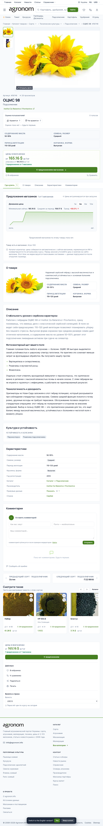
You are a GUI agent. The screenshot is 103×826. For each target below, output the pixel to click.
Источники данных (11, 800)
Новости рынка (59, 761)
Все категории (59, 745)
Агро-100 (32, 245)
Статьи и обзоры (60, 757)
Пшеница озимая (10, 757)
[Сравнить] (31, 600)
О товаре (27, 185)
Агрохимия (58, 733)
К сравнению (15, 675)
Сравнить (93, 175)
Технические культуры (49, 24)
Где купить (11, 185)
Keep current (68, 820)
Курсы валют (58, 781)
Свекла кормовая (10, 769)
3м (80, 204)
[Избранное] (84, 9)
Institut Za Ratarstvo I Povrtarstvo (61, 486)
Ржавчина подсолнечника (34, 437)
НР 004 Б (42, 618)
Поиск (55, 785)
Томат (16, 17)
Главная (7, 2)
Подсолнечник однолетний (14, 765)
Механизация (59, 737)
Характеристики (54, 185)
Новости (27, 2)
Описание (39, 185)
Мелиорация (58, 741)
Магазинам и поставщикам (15, 804)
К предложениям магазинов (50, 170)
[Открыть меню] (4, 9)
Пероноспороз (13, 437)
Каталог (17, 2)
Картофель (72, 17)
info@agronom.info (14, 742)
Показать (52, 491)
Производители (59, 773)
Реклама (7, 808)
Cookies (88, 823)
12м (91, 204)
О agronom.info (9, 796)
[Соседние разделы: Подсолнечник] (79, 23)
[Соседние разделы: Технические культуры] (61, 23)
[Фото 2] (8, 43)
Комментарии (71, 185)
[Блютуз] (84, 604)
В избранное (13, 175)
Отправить (88, 542)
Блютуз (74, 618)
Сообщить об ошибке (18, 566)
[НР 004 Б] (51, 604)
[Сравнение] (90, 9)
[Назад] (80, 589)
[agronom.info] (21, 9)
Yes (57, 820)
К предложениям (51, 657)
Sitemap (96, 823)
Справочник (48, 2)
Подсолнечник (58, 17)
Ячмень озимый (10, 773)
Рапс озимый (8, 777)
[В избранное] (31, 595)
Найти (72, 10)
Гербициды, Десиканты (38, 17)
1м (75, 204)
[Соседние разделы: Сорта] (35, 23)
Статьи (37, 2)
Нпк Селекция (43, 622)
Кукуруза (26, 17)
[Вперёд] (86, 589)
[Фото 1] (8, 32)
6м (85, 204)
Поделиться (15, 681)
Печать (13, 686)
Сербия (50, 496)
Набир (8, 618)
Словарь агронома (61, 769)
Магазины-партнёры (62, 777)
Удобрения (84, 17)
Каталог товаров (19, 24)
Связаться (7, 812)
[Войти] (97, 9)
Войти (55, 542)
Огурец (95, 17)
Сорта (31, 24)
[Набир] (18, 604)
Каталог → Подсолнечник (58, 481)
